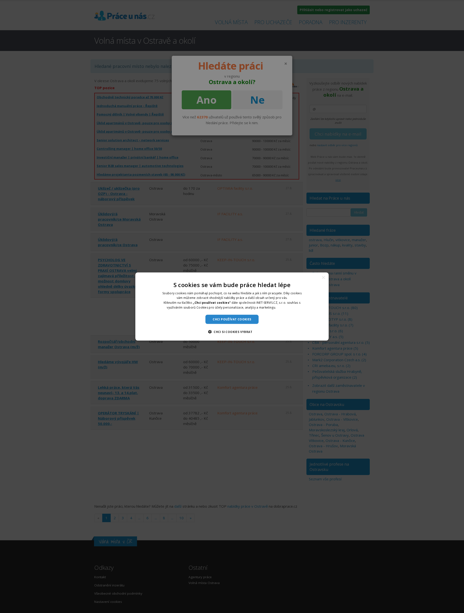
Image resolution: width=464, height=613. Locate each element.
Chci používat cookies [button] (232, 319)
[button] (232, 332)
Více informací (287, 307)
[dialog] (232, 306)
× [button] (323, 277)
